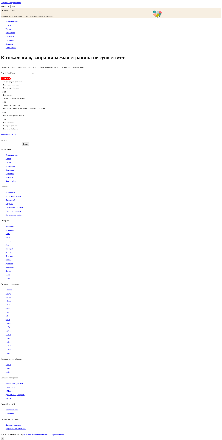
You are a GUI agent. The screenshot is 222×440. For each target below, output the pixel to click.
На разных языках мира (16, 429)
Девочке (9, 263)
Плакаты (9, 44)
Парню (8, 260)
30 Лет (8, 372)
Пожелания (10, 33)
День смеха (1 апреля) (15, 395)
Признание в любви (14, 215)
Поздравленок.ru (8, 10)
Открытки (10, 36)
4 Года (8, 301)
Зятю (8, 278)
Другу (8, 252)
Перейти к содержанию (11, 3)
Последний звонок (13, 196)
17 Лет (8, 349)
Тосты (8, 29)
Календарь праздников (8, 134)
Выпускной (10, 200)
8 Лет (8, 316)
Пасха (8, 398)
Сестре (8, 241)
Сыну (8, 275)
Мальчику (10, 267)
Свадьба (9, 204)
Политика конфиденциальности (36, 434)
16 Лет (8, 346)
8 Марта (9, 391)
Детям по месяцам (13, 425)
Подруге (9, 248)
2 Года (8, 294)
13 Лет (8, 335)
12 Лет (8, 331)
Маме (8, 234)
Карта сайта (11, 48)
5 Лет (8, 305)
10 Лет (8, 323)
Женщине (10, 226)
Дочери (9, 271)
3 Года (8, 297)
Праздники (10, 192)
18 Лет (8, 353)
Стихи (8, 25)
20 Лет (8, 365)
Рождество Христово (14, 383)
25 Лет (8, 368)
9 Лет (8, 320)
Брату (8, 245)
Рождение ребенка (13, 211)
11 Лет (8, 327)
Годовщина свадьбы (14, 207)
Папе (8, 237)
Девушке (9, 256)
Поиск (4, 140)
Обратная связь (57, 434)
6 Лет (8, 308)
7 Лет (8, 312)
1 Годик (9, 290)
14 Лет (8, 338)
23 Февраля (10, 387)
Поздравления (12, 21)
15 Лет (8, 342)
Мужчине (10, 230)
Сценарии (10, 40)
